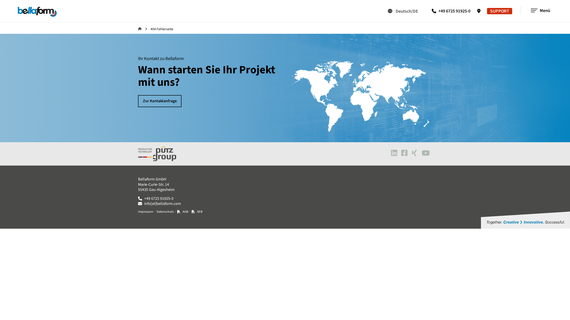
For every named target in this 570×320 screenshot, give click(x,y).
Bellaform (140, 29)
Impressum (145, 211)
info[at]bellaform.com (162, 203)
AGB (185, 211)
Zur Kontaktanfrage (160, 101)
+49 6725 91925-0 (454, 11)
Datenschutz (165, 211)
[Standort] (480, 11)
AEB (199, 211)
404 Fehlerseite (162, 29)
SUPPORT (499, 11)
